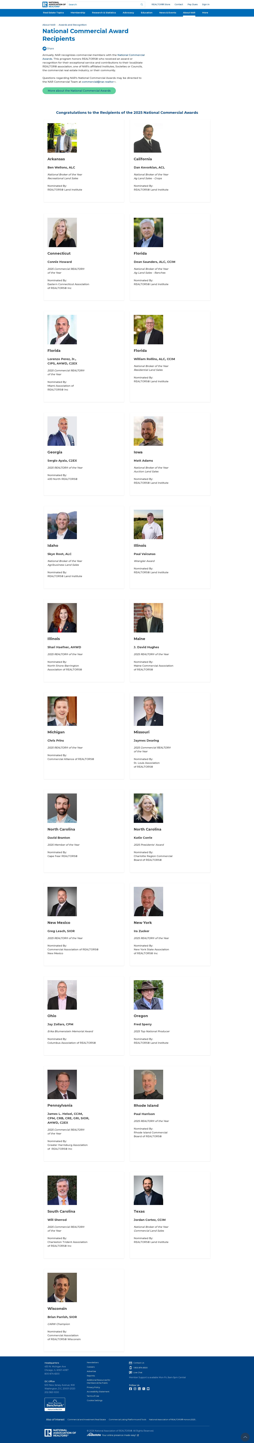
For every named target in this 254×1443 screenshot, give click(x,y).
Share (50, 48)
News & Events (167, 12)
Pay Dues (193, 4)
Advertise (91, 1371)
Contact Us (138, 1363)
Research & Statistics (104, 12)
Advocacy (128, 12)
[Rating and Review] (55, 1410)
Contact (179, 4)
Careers (91, 1367)
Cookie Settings (94, 1400)
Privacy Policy (93, 1387)
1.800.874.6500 (140, 1367)
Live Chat (137, 1372)
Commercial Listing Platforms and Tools (127, 1419)
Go (142, 4)
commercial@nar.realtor (98, 81)
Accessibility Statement (98, 1391)
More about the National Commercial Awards (79, 90)
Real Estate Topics (53, 12)
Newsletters (92, 1362)
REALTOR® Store (161, 4)
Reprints (91, 1375)
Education (146, 12)
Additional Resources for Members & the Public (98, 1381)
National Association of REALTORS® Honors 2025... (173, 1419)
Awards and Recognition (73, 24)
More (205, 12)
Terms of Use (93, 1396)
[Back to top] (245, 1437)
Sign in (205, 4)
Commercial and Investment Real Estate (86, 1419)
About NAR (189, 12)
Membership (78, 12)
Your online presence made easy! (120, 1435)
